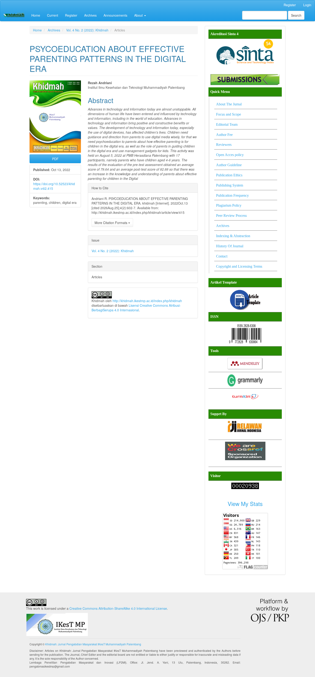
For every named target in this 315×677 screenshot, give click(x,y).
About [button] (139, 15)
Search (296, 15)
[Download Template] (245, 299)
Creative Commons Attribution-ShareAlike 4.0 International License (118, 608)
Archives (90, 15)
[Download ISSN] (245, 333)
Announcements (115, 15)
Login (307, 5)
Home (35, 15)
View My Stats (245, 503)
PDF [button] (55, 158)
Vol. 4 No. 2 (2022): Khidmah (87, 30)
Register (290, 5)
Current (52, 15)
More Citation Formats (111, 222)
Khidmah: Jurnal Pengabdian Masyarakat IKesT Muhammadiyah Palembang (93, 644)
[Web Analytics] (245, 485)
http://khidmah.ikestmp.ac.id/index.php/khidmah (147, 300)
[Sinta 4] (245, 52)
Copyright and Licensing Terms (239, 266)
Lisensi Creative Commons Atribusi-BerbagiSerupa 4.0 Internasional (136, 307)
